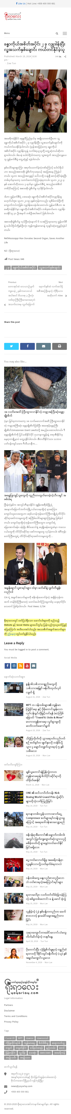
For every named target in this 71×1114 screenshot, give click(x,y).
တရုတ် (9, 1048)
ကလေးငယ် (42, 1038)
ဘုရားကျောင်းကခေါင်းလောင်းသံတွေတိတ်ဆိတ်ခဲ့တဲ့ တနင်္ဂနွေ (46, 934)
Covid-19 (10, 1038)
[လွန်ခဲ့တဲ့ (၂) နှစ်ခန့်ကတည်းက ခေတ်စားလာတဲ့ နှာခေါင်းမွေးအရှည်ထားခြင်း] (13, 912)
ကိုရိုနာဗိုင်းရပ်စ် (13, 1043)
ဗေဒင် (62, 1048)
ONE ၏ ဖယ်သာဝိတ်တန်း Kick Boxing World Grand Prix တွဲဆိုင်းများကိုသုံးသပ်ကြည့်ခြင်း (45, 797)
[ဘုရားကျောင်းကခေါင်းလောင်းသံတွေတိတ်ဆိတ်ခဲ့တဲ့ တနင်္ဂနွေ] (13, 933)
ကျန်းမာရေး (29, 1043)
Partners (8, 1005)
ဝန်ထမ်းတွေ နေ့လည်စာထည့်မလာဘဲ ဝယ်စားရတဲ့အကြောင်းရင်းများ (45, 880)
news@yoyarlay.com (21, 1086)
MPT (20, 1038)
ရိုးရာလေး (22, 1104)
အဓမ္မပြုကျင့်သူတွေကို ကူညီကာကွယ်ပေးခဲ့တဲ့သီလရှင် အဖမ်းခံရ (35, 497)
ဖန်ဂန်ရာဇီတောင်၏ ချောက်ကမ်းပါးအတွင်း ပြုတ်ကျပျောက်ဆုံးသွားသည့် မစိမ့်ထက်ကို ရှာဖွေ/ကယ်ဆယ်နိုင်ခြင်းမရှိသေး (46, 841)
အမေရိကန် (59, 1052)
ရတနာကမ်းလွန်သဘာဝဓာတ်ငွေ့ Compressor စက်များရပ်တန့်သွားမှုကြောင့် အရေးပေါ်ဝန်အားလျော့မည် (45, 818)
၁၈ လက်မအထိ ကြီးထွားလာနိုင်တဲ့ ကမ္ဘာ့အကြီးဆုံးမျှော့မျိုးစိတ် (34, 414)
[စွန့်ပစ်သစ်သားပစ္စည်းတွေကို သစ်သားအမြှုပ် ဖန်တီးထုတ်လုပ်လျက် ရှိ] (13, 684)
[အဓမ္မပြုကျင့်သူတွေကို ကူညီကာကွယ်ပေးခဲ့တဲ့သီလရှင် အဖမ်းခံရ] (35, 452)
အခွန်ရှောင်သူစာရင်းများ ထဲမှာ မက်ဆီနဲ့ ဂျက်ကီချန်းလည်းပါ (32, 590)
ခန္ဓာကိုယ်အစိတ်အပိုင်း (24, 267)
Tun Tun (43, 806)
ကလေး (29, 1038)
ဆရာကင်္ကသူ (58, 1043)
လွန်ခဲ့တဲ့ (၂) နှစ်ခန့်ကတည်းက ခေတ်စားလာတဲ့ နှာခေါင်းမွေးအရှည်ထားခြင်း (46, 916)
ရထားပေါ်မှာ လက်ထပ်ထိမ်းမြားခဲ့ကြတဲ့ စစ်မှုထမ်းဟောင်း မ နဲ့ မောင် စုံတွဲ (46, 897)
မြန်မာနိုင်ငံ (11, 1052)
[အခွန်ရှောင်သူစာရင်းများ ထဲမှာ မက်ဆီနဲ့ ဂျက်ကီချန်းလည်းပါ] (35, 545)
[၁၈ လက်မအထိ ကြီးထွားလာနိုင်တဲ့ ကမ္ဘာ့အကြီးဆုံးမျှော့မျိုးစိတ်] (35, 369)
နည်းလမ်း (51, 1048)
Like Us (21, 4)
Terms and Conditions (15, 1016)
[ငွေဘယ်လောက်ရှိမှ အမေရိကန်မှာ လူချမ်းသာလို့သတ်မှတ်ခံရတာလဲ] (13, 860)
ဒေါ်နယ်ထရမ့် (36, 1048)
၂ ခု (7, 267)
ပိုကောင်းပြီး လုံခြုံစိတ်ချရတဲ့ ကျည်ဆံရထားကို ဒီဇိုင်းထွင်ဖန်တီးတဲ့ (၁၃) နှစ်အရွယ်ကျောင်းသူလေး (46, 953)
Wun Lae (46, 755)
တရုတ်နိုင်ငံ (21, 1048)
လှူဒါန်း (22, 1052)
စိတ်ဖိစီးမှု (43, 1043)
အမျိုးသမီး (11, 1057)
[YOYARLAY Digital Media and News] (35, 16)
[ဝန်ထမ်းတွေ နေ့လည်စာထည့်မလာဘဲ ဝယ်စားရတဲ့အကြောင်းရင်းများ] (13, 878)
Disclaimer (9, 1011)
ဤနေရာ (11, 634)
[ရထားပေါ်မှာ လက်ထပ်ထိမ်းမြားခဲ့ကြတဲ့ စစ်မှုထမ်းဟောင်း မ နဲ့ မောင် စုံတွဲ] (13, 895)
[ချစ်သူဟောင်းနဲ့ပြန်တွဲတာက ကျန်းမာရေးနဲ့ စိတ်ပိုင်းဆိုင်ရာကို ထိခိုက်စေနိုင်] (13, 772)
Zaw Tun (11, 63)
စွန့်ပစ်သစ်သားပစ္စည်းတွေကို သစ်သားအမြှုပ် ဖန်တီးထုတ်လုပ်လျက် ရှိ (43, 688)
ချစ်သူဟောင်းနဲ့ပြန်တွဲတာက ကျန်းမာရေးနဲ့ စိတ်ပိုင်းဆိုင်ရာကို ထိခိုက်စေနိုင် (43, 776)
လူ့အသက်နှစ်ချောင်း (49, 267)
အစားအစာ (45, 1052)
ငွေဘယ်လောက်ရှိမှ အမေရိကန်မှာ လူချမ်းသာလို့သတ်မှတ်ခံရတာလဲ (44, 862)
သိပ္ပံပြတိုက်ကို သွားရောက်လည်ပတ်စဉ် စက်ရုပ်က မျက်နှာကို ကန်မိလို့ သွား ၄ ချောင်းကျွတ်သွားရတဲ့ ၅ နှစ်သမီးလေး (45, 744)
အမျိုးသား (25, 1057)
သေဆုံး (32, 1052)
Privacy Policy (11, 1022)
